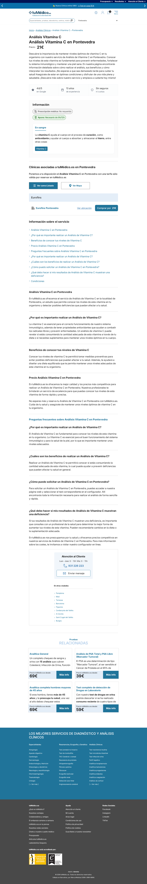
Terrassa (59, 600)
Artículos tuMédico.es (37, 839)
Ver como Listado (45, 185)
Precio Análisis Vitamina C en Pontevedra (53, 245)
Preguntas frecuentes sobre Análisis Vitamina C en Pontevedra (64, 251)
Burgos (59, 621)
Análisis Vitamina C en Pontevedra (49, 229)
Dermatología (34, 760)
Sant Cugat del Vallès (64, 617)
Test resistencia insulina (98, 750)
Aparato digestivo (35, 753)
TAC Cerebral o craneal (67, 757)
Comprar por (106, 208)
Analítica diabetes (96, 774)
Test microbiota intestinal (98, 753)
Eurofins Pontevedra (47, 208)
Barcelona (60, 603)
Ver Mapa (77, 185)
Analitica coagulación (97, 777)
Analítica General (39, 653)
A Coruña (59, 614)
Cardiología (33, 757)
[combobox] (52, 20)
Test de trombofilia (66, 753)
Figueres (59, 607)
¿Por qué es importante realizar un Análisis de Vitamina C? (62, 235)
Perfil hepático (94, 760)
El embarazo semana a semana (41, 820)
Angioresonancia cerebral (68, 784)
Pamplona (60, 593)
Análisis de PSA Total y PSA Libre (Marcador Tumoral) (94, 655)
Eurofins (36, 197)
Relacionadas (73, 641)
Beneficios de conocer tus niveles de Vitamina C (56, 240)
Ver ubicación (84, 208)
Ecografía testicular (66, 774)
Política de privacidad (74, 824)
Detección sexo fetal (66, 781)
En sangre (40, 127)
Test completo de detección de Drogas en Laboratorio (93, 689)
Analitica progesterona (97, 770)
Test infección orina (96, 757)
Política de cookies (73, 828)
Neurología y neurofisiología (39, 770)
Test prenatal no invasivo (68, 750)
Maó (58, 597)
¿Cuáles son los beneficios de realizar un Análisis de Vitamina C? (65, 261)
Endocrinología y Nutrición (38, 764)
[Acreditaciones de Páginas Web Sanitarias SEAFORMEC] (37, 859)
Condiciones (37, 281)
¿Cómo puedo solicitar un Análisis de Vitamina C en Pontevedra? (65, 267)
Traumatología (34, 777)
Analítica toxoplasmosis (98, 764)
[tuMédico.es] (40, 12)
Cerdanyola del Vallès (64, 610)
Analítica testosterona (97, 767)
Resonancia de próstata (67, 760)
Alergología (33, 750)
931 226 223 (76, 565)
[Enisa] (55, 859)
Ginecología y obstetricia (38, 767)
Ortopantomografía (66, 764)
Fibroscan (62, 770)
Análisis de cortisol (96, 781)
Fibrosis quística (65, 767)
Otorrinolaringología (36, 774)
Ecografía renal (64, 777)
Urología (32, 781)
